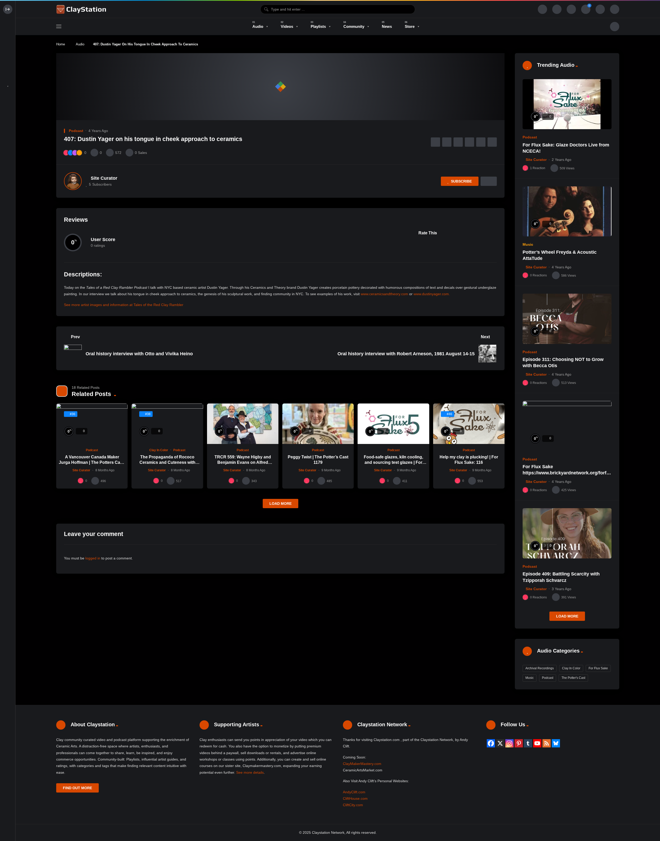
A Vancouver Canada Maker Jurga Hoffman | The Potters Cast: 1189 (92, 462)
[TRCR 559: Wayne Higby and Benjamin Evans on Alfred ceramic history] (242, 423)
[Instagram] (509, 743)
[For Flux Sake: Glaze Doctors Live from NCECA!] (567, 104)
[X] (500, 743)
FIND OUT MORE (77, 788)
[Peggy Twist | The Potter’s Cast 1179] (318, 423)
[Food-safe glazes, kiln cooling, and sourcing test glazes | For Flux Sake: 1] (393, 423)
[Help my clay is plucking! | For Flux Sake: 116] (469, 423)
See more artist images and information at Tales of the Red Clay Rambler (123, 305)
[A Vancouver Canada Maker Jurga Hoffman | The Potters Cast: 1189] (92, 423)
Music (528, 244)
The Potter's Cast (573, 678)
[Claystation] (82, 9)
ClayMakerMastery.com (362, 764)
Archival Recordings (539, 668)
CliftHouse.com (355, 798)
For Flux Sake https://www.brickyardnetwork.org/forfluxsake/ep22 (566, 473)
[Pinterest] (519, 743)
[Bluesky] (556, 743)
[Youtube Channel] (537, 743)
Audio (80, 44)
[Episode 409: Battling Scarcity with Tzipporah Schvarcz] (567, 533)
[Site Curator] (73, 181)
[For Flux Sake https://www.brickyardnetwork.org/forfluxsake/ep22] (567, 426)
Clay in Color (158, 450)
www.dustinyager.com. (432, 294)
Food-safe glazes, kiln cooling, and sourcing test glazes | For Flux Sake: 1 (393, 462)
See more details (250, 772)
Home (60, 44)
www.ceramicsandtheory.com (384, 294)
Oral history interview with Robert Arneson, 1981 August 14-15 (406, 353)
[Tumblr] (528, 743)
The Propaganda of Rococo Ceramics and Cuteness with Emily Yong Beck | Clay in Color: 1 (167, 462)
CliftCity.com (353, 805)
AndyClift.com (354, 792)
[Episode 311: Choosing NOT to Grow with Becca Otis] (567, 319)
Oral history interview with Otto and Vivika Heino (139, 353)
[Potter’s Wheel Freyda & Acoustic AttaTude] (567, 211)
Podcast (76, 131)
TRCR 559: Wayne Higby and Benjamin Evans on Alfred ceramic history (242, 462)
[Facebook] (491, 743)
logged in (92, 558)
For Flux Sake (598, 668)
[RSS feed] (546, 743)
